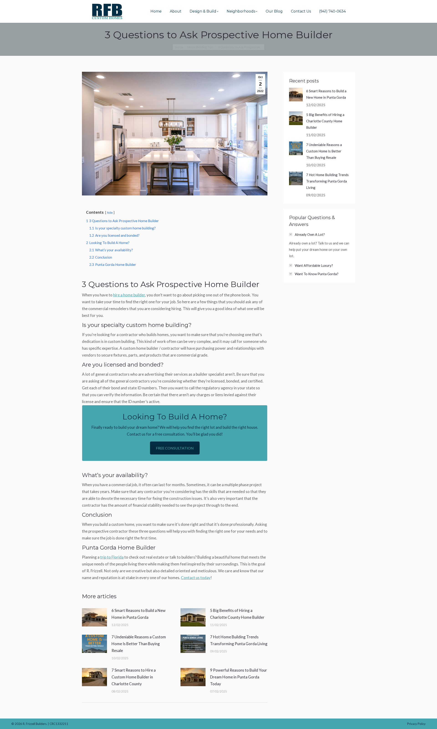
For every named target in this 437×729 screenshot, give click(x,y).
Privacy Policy (416, 724)
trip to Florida (112, 557)
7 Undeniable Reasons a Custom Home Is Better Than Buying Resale (139, 643)
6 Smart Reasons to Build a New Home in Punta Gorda (138, 614)
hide (110, 212)
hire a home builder (129, 295)
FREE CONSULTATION (175, 448)
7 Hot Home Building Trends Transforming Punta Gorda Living (238, 640)
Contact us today (196, 577)
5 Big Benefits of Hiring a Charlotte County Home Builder (237, 614)
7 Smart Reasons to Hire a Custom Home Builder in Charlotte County (134, 677)
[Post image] (94, 617)
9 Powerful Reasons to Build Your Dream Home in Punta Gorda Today (238, 677)
